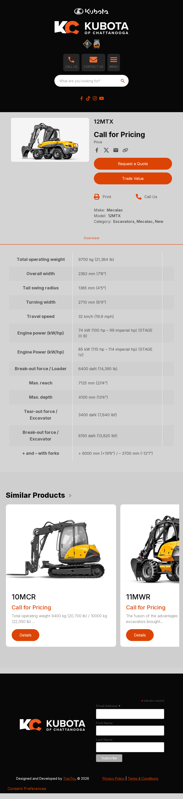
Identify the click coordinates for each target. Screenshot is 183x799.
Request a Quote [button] (133, 163)
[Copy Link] (125, 150)
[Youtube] (101, 98)
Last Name (104, 740)
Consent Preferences (27, 788)
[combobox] (91, 80)
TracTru (69, 778)
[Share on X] (106, 150)
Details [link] (25, 635)
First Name (104, 723)
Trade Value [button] (133, 178)
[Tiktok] (88, 98)
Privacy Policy (113, 778)
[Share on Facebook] (97, 150)
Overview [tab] (91, 238)
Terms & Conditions (143, 778)
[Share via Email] (116, 150)
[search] (123, 80)
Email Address (108, 706)
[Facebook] (81, 98)
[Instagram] (94, 98)
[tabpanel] (50, 140)
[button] (71, 62)
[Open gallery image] (50, 140)
